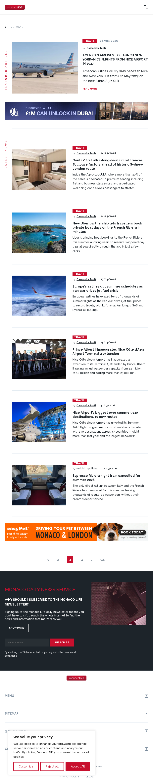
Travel (89, 41)
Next (114, 559)
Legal (89, 776)
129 (103, 559)
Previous (38, 559)
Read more (89, 88)
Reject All (52, 766)
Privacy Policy (69, 776)
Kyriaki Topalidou (86, 468)
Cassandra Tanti (96, 48)
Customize (26, 766)
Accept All (78, 766)
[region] (52, 752)
